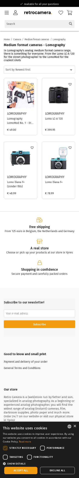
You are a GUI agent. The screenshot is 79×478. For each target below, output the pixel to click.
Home (7, 39)
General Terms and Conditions (22, 368)
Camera (17, 39)
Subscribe (39, 324)
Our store (10, 389)
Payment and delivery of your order (26, 361)
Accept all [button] (21, 470)
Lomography (16, 113)
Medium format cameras (37, 39)
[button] (39, 463)
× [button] (74, 426)
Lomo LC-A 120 (54, 118)
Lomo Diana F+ (54, 182)
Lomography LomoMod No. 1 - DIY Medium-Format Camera (20, 121)
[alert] (39, 450)
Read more (25, 441)
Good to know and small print (25, 354)
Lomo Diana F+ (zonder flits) (16, 184)
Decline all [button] (57, 470)
